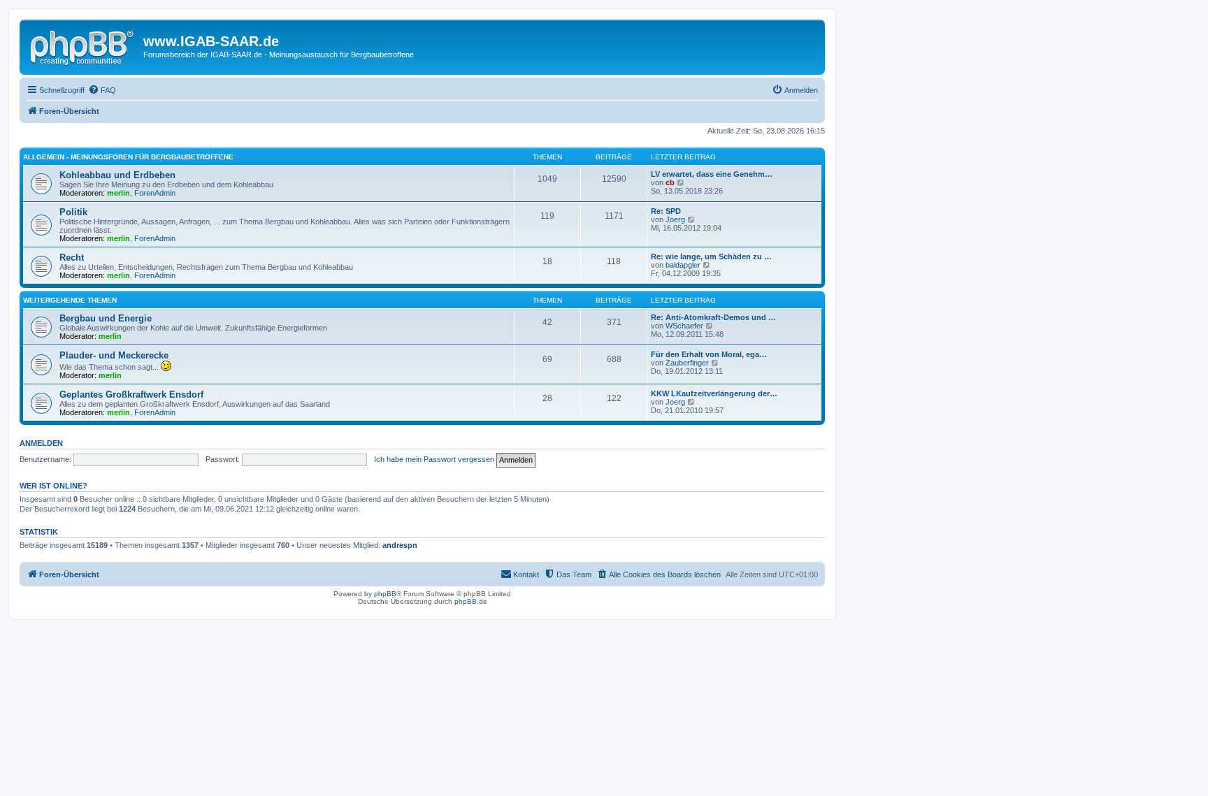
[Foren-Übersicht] (83, 45)
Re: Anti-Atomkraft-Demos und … (713, 317)
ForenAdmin (154, 193)
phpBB (385, 594)
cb (670, 182)
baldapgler (683, 265)
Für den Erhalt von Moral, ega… (709, 354)
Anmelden (41, 443)
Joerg (675, 219)
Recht (71, 257)
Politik (73, 212)
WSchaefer (684, 325)
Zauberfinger (687, 363)
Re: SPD (666, 211)
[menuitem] (102, 90)
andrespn (399, 545)
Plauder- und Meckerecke (113, 355)
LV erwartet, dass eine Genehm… (711, 174)
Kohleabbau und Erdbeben (117, 175)
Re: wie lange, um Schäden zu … (711, 256)
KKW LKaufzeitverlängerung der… (714, 393)
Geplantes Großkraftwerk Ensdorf (131, 394)
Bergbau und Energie (105, 318)
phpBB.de (470, 601)
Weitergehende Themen (70, 300)
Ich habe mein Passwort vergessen (434, 459)
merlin (118, 193)
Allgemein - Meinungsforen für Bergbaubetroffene (128, 157)
